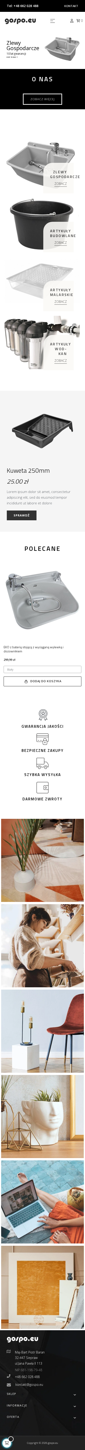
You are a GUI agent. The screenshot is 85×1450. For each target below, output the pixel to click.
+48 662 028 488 (27, 1377)
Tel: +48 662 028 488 (22, 6)
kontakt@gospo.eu (29, 1384)
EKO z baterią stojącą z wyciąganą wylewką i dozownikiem (33, 649)
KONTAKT (71, 6)
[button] (42, 99)
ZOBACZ (60, 183)
